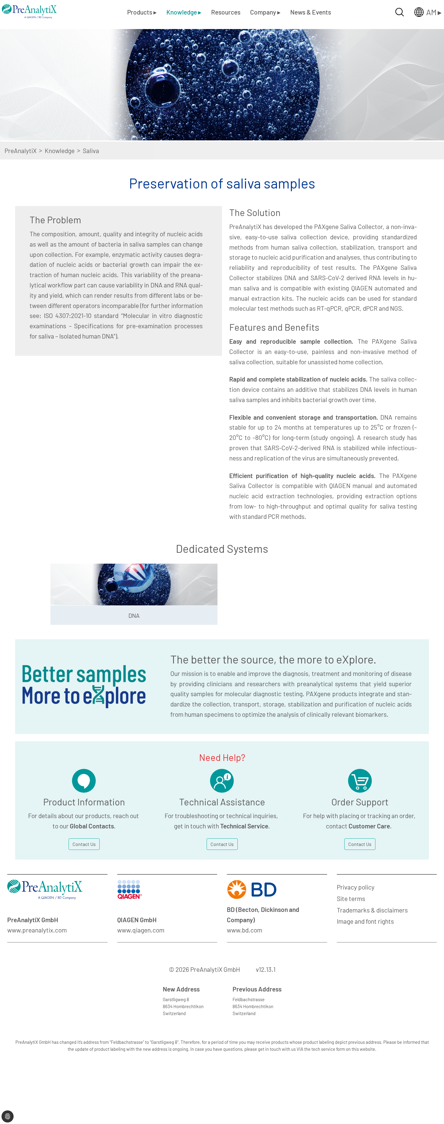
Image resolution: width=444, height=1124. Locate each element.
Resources (225, 12)
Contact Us (84, 844)
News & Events (310, 12)
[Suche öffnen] (399, 12)
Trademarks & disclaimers (372, 910)
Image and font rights (365, 921)
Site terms (351, 898)
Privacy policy (356, 887)
